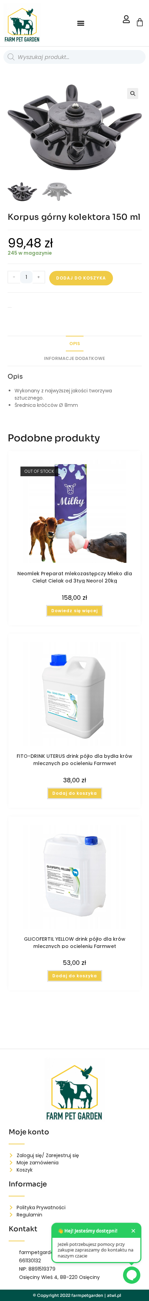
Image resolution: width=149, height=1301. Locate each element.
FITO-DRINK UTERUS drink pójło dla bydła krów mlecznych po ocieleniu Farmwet (74, 759)
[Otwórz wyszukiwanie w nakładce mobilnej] (74, 57)
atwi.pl (114, 1295)
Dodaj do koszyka (81, 278)
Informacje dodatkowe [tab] (74, 358)
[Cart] (139, 22)
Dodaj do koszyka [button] (74, 793)
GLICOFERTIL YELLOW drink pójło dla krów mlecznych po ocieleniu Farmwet (74, 942)
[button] (80, 23)
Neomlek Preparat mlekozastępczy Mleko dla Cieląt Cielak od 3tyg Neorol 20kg (74, 576)
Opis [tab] (74, 343)
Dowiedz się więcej (74, 611)
